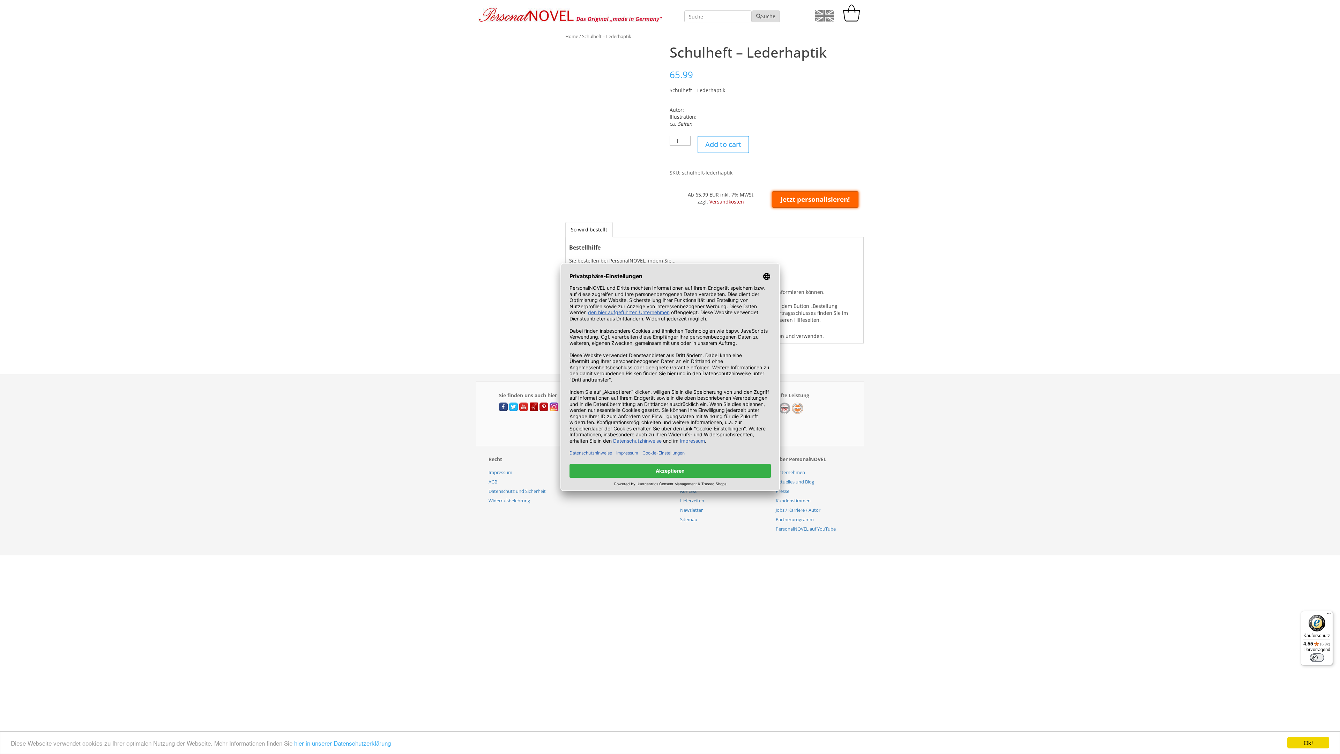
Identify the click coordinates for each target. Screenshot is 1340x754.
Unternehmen (790, 472)
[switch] (1317, 657)
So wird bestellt (589, 229)
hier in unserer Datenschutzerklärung (342, 743)
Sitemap (688, 519)
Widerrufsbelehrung (509, 500)
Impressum (500, 472)
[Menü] (1329, 615)
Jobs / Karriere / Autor (798, 510)
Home (571, 36)
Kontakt (688, 491)
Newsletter (691, 510)
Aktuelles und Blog (795, 482)
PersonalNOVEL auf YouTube (806, 529)
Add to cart (723, 144)
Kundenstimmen (793, 500)
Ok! (1308, 742)
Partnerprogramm (795, 519)
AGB (493, 482)
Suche (768, 16)
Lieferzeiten (692, 500)
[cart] (853, 19)
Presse (782, 491)
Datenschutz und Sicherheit (517, 491)
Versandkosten (726, 201)
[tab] (589, 229)
